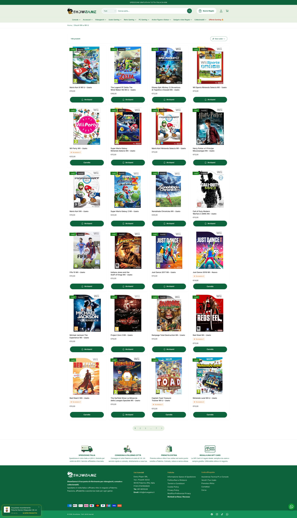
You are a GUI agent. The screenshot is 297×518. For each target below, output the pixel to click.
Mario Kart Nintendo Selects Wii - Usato (169, 148)
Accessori (87, 20)
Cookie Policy (173, 487)
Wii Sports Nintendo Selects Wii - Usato (210, 87)
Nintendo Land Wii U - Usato (205, 398)
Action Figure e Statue (160, 20)
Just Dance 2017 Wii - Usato (164, 272)
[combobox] (155, 11)
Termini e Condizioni (176, 483)
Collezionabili (199, 20)
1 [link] (135, 428)
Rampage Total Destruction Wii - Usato (168, 335)
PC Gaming (143, 20)
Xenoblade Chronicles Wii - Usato (166, 211)
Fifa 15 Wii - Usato (77, 272)
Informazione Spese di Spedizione (182, 477)
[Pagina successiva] (161, 428)
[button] (227, 11)
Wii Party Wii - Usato (78, 148)
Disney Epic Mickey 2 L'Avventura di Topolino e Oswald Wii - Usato (166, 88)
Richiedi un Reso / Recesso (179, 497)
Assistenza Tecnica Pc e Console (215, 477)
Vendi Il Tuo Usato (208, 480)
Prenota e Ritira (207, 483)
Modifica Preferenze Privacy (179, 493)
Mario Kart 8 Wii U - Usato (81, 87)
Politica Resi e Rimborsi (177, 480)
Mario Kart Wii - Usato (79, 211)
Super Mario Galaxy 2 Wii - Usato (125, 211)
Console (75, 20)
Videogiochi (99, 20)
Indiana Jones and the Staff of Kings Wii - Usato (121, 273)
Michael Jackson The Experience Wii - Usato (79, 336)
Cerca (203, 490)
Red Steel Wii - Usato (202, 335)
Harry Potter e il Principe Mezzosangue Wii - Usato (203, 149)
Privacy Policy (173, 490)
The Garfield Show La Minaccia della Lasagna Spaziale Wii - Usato (125, 399)
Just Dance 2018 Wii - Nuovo (205, 272)
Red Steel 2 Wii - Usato (79, 398)
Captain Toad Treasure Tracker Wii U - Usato (161, 399)
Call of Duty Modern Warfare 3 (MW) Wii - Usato (204, 212)
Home (69, 25)
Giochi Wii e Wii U (81, 25)
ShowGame (76, 514)
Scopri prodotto (30, 513)
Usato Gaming (114, 20)
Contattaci (205, 487)
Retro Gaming (129, 20)
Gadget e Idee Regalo (181, 20)
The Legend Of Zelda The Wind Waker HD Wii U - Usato (123, 88)
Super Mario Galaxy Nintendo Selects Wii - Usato (123, 149)
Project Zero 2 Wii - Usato (122, 335)
